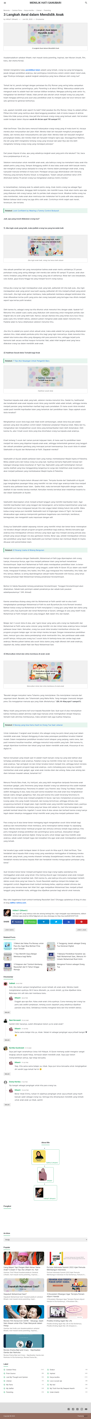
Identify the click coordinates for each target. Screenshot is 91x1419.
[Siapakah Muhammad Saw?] (24, 1291)
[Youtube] (86, 1409)
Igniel (85, 1416)
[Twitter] (56, 922)
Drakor (52, 1370)
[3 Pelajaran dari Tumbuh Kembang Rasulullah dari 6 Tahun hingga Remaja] (8, 967)
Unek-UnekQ (54, 1392)
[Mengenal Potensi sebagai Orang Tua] (51, 967)
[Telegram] (43, 922)
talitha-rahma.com (18, 903)
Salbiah (12, 983)
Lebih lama (81, 930)
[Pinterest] (81, 922)
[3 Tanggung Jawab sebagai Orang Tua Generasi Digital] (51, 946)
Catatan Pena (11, 1370)
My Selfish (10, 1388)
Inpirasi (52, 1373)
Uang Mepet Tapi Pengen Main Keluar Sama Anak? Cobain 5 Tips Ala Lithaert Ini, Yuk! (22, 1268)
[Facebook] (68, 1409)
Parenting (9, 1392)
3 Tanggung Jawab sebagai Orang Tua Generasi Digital (71, 944)
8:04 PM (24, 998)
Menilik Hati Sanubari (45, 2)
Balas (7, 1012)
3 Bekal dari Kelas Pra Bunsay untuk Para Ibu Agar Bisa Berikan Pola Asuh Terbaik (29, 946)
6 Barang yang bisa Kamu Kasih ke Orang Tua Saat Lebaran (38, 725)
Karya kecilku (55, 1377)
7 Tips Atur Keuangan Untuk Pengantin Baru (31, 361)
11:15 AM (28, 1048)
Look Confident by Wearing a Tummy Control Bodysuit (36, 211)
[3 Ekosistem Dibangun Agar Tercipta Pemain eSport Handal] (67, 1291)
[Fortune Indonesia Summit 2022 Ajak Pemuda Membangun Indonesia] (67, 1264)
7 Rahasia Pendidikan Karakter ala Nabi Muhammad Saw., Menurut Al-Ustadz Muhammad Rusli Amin (71, 956)
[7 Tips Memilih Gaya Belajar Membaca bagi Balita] (8, 956)
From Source (10, 1373)
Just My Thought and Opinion (17, 1377)
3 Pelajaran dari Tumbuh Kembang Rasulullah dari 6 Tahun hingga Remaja (28, 967)
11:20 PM (25, 1062)
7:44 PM (24, 1082)
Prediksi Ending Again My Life (59, 1321)
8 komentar (40, 19)
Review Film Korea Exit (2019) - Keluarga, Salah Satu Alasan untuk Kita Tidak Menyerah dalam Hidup (23, 1323)
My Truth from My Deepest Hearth (62, 1388)
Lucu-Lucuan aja (56, 1381)
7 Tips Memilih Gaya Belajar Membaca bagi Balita (25, 955)
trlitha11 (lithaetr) (20, 910)
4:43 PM (19, 983)
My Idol (52, 1385)
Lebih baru (9, 930)
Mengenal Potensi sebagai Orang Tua (71, 965)
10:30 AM (25, 1020)
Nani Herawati (15, 1020)
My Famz (9, 1385)
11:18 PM (25, 1029)
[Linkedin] (69, 922)
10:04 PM (25, 1090)
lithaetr (18, 998)
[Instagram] (81, 1409)
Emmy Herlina (15, 1082)
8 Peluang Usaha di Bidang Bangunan (28, 550)
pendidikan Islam (33, 70)
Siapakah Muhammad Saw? (15, 1294)
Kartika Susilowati (16, 1048)
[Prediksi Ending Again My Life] (67, 1318)
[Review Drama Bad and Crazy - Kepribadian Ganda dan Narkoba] (24, 1347)
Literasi (8, 1381)
